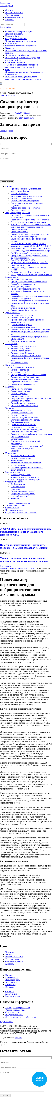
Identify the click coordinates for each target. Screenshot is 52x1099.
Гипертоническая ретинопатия (25, 427)
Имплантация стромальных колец (26, 463)
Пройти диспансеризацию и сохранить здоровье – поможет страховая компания (23, 546)
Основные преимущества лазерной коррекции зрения (27, 228)
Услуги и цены (12, 15)
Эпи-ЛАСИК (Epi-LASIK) (23, 260)
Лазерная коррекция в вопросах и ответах (30, 220)
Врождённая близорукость (23, 284)
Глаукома (9, 386)
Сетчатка (9, 408)
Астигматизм (11, 343)
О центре (9, 10)
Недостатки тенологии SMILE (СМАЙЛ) (29, 262)
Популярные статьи (14, 510)
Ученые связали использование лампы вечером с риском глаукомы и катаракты (24, 559)
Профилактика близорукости (24, 310)
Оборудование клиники (16, 38)
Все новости (5, 566)
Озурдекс (15, 451)
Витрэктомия (17, 439)
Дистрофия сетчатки (20, 422)
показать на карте (8, 95)
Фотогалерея (11, 43)
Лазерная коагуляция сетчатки (24, 417)
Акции (8, 954)
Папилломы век (18, 486)
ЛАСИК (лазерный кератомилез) (26, 253)
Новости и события (14, 12)
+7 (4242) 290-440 (8, 88)
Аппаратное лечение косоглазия (25, 379)
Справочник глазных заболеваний (21, 512)
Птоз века (15, 489)
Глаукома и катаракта (20, 396)
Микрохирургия (12, 472)
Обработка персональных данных (20, 46)
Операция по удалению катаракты (26, 196)
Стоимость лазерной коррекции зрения (28, 272)
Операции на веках (14, 482)
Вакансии (9, 48)
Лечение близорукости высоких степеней (30, 301)
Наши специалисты (14, 34)
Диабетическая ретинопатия (23, 424)
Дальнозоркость (12, 313)
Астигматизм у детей (20, 348)
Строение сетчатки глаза (22, 413)
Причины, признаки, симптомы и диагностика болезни (26, 190)
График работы (12, 36)
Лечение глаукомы (19, 393)
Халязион (15, 498)
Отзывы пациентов (14, 17)
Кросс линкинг (18, 460)
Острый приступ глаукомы (23, 403)
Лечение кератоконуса (21, 458)
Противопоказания (19, 232)
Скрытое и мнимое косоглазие (24, 382)
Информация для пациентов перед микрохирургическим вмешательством (23, 78)
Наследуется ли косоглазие (23, 384)
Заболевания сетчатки (21, 410)
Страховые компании (15, 62)
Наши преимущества (20, 265)
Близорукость (11, 277)
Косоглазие (10, 365)
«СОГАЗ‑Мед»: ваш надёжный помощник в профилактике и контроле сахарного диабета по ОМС (25, 531)
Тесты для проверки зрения (17, 503)
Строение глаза (12, 508)
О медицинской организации (18, 31)
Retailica (18, 1038)
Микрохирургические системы (25, 477)
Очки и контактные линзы (23, 308)
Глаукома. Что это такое (21, 389)
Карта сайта (5, 27)
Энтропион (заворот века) (23, 494)
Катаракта (10, 186)
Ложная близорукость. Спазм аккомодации (30, 296)
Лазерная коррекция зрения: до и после (28, 222)
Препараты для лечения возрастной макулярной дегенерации (27, 447)
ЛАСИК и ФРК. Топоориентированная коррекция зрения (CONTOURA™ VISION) (31, 244)
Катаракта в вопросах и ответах (25, 208)
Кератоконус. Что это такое (23, 455)
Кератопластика (18, 465)
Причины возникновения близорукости (29, 282)
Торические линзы (19, 363)
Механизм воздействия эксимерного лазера (30, 251)
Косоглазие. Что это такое (22, 367)
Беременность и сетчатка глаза (24, 432)
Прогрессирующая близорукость (25, 289)
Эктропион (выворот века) (23, 491)
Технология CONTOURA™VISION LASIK (31, 248)
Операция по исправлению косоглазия (28, 374)
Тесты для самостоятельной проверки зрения (31, 274)
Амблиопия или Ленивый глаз (25, 377)
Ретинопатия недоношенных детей (27, 429)
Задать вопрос (6, 131)
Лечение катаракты (19, 193)
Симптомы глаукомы (20, 391)
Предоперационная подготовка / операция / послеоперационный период (30, 235)
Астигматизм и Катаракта (22, 353)
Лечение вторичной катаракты (25, 201)
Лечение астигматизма (21, 351)
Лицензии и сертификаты (17, 55)
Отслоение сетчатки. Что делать (25, 420)
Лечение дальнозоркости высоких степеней (30, 329)
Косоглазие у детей (19, 372)
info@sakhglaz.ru (26, 118)
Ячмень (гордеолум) (20, 496)
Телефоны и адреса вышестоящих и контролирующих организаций (21, 66)
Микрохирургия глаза (21, 474)
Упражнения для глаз (15, 505)
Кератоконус (11, 453)
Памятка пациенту (19, 210)
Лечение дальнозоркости (22, 317)
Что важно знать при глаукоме (24, 405)
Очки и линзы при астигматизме (26, 355)
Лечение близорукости (21, 298)
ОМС (7, 69)
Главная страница (8, 568)
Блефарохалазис (18, 484)
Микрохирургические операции (25, 479)
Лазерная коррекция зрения (17, 212)
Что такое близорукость (21, 279)
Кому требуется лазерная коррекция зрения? (31, 224)
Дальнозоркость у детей (21, 324)
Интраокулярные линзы (21, 198)
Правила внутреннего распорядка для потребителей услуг (22, 59)
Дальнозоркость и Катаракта (24, 327)
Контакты (9, 20)
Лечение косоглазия (20, 370)
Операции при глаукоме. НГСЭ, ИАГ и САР (31, 398)
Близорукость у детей (20, 286)
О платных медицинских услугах (20, 41)
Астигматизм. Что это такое (23, 346)
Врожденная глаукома (21, 401)
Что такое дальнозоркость (22, 315)
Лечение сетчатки (19, 415)
